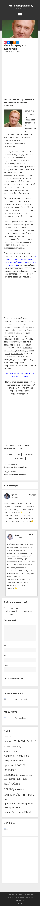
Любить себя (29, 454)
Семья (27, 811)
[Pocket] (5, 42)
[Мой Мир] (17, 42)
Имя (6, 645)
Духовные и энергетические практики (17, 760)
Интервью (8, 448)
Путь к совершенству (20, 5)
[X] (11, 42)
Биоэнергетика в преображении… (18, 475)
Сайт (6, 665)
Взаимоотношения (12, 454)
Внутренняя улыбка (13, 747)
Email (7, 655)
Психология (19, 448)
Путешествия (17, 812)
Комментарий (10, 620)
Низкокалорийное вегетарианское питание (18, 807)
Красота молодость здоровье (15, 770)
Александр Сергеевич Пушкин (17, 467)
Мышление (19, 458)
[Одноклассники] (14, 42)
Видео (27, 445)
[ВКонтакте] (8, 42)
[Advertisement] (20, 76)
